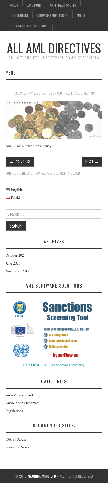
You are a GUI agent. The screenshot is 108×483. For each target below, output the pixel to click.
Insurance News (17, 446)
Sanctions (34, 5)
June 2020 (13, 263)
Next (92, 161)
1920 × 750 (55, 93)
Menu (11, 72)
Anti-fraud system (63, 5)
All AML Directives (54, 48)
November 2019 (17, 270)
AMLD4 (14, 5)
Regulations (14, 410)
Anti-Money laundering (23, 395)
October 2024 (16, 255)
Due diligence (19, 15)
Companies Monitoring (52, 15)
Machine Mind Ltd (42, 476)
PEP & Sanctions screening (29, 25)
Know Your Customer (22, 402)
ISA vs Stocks (16, 439)
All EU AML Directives (80, 93)
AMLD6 (81, 15)
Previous (19, 161)
